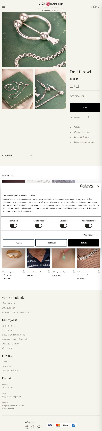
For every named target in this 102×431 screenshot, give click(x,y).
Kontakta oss (8, 326)
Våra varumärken (10, 371)
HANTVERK (6, 366)
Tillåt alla (83, 243)
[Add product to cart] (24, 271)
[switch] (38, 226)
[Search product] (97, 6)
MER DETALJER (77, 96)
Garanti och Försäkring (13, 335)
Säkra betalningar (10, 344)
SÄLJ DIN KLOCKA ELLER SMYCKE (15, 312)
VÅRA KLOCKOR (8, 308)
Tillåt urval (51, 243)
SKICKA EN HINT (76, 117)
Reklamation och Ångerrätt (15, 339)
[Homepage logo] (51, 7)
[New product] (13, 254)
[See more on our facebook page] (33, 427)
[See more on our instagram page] (27, 427)
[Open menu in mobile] (18, 6)
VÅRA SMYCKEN (8, 303)
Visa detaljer (88, 235)
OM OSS (5, 362)
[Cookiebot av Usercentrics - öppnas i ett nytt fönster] (82, 186)
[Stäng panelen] (98, 186)
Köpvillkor (7, 348)
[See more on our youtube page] (39, 427)
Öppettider (7, 330)
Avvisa (19, 243)
